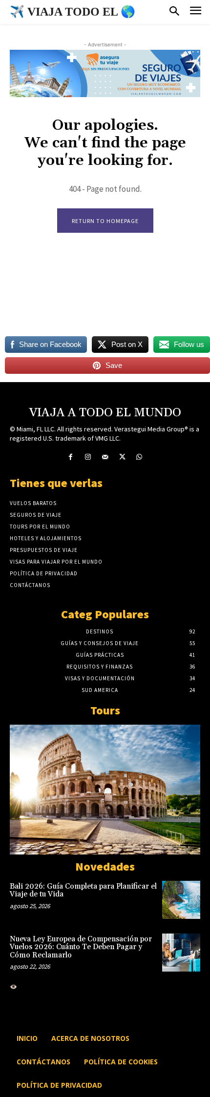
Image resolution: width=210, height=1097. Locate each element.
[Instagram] (88, 457)
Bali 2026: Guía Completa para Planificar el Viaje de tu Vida (83, 890)
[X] (122, 457)
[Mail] (105, 457)
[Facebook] (70, 457)
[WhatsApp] (139, 457)
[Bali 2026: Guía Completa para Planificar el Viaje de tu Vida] (181, 900)
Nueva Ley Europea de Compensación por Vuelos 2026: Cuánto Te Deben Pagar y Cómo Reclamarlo (81, 947)
